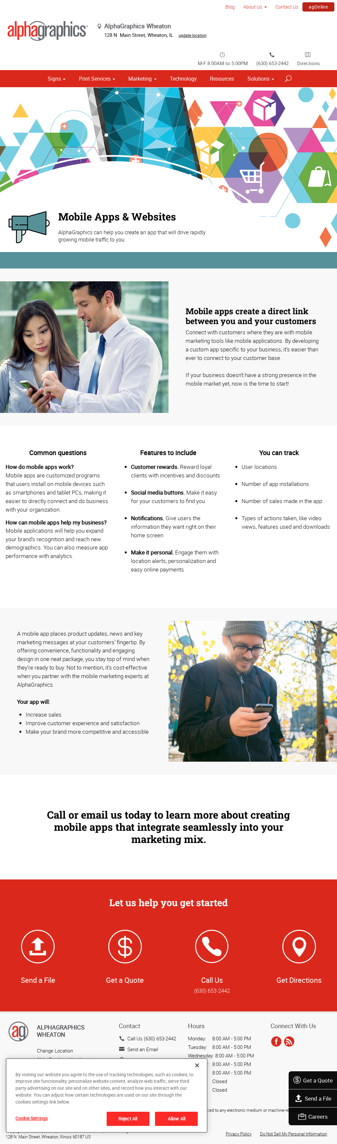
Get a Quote (318, 1080)
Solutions (258, 78)
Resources (222, 78)
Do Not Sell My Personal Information (293, 1134)
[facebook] (276, 1041)
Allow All (176, 1118)
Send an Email (142, 1049)
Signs (54, 78)
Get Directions (299, 980)
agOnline (318, 7)
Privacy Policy (238, 1134)
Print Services (95, 78)
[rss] (289, 1041)
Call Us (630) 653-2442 (151, 1038)
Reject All (127, 1118)
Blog (230, 7)
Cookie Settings (31, 1118)
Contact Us (286, 7)
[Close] (197, 1065)
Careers (318, 1116)
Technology (183, 78)
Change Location (55, 1050)
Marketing (140, 78)
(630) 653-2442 (272, 63)
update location (193, 35)
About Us (252, 7)
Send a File (318, 1098)
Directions (308, 63)
